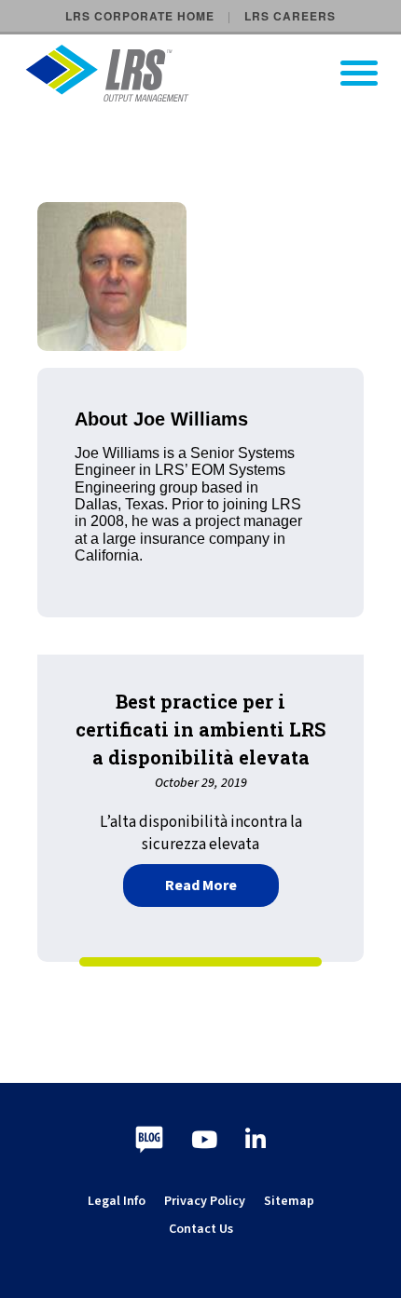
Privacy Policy (204, 1201)
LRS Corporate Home (139, 15)
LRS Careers (290, 15)
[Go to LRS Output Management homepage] (212, 73)
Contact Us (201, 1229)
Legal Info (116, 1201)
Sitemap (289, 1201)
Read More (222, 883)
